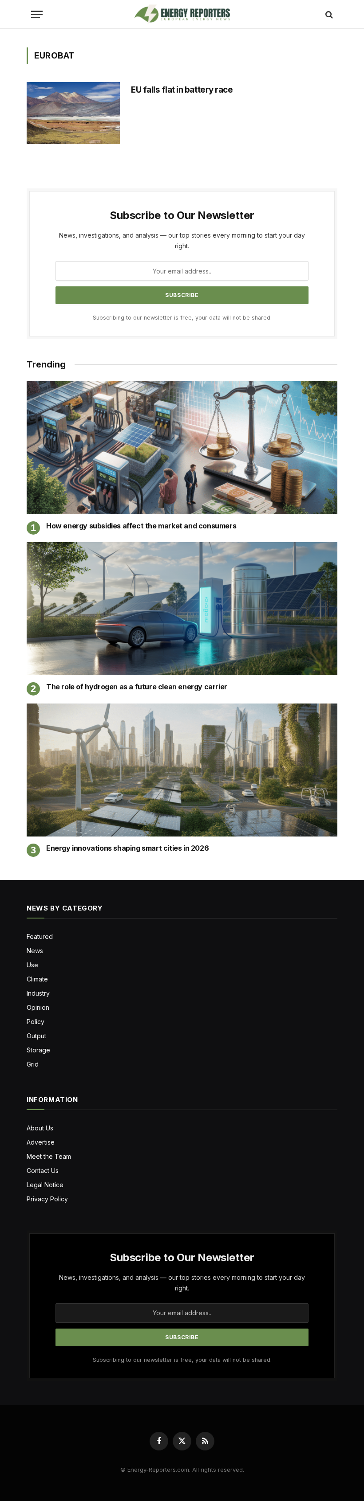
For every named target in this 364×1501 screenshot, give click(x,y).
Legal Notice (45, 1184)
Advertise (41, 1142)
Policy (35, 1021)
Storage (38, 1050)
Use (32, 965)
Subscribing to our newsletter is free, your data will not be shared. (182, 317)
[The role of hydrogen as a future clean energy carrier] (182, 608)
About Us (40, 1128)
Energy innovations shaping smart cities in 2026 (127, 848)
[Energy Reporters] (182, 14)
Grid (33, 1064)
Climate (37, 979)
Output (36, 1036)
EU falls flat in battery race (182, 90)
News (35, 950)
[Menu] (37, 14)
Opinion (38, 1007)
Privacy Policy (47, 1199)
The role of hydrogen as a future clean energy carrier (136, 686)
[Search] (328, 14)
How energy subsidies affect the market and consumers (141, 525)
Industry (38, 993)
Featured (40, 936)
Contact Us (43, 1170)
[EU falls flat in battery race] (73, 113)
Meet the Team (49, 1156)
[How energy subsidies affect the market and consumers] (182, 447)
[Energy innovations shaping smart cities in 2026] (182, 770)
